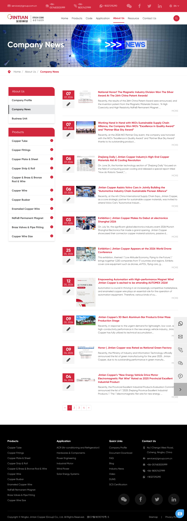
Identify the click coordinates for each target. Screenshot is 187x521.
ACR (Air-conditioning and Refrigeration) (78, 447)
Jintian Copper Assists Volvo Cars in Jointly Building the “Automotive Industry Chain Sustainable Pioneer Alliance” (132, 189)
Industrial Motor (65, 463)
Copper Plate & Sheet (25, 159)
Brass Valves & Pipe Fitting (28, 227)
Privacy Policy (172, 517)
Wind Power (63, 468)
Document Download (120, 452)
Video (112, 474)
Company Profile (22, 100)
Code (89, 18)
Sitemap (153, 517)
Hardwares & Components (71, 452)
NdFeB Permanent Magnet (27, 218)
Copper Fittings (21, 150)
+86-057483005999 (157, 464)
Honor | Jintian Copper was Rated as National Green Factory (135, 347)
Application (103, 18)
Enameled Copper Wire (26, 209)
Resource (133, 18)
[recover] (179, 513)
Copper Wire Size (22, 236)
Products (77, 18)
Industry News (116, 468)
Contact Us (149, 18)
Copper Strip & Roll (23, 168)
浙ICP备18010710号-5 (98, 517)
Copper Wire (19, 190)
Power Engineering (66, 458)
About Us (118, 18)
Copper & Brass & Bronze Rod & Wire (27, 179)
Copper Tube (19, 141)
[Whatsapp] (180, 323)
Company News (49, 71)
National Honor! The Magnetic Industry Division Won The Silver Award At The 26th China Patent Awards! (135, 93)
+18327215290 (110, 5)
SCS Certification (118, 484)
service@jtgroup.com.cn (24, 5)
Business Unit (19, 118)
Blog (111, 463)
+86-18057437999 (156, 470)
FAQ (111, 458)
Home (64, 18)
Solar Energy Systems (68, 474)
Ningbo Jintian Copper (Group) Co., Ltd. (42, 517)
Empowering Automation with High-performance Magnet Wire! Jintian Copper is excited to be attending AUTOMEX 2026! (136, 281)
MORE (175, 110)
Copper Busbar (21, 199)
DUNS (112, 479)
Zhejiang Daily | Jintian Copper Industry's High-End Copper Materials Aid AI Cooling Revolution (133, 158)
